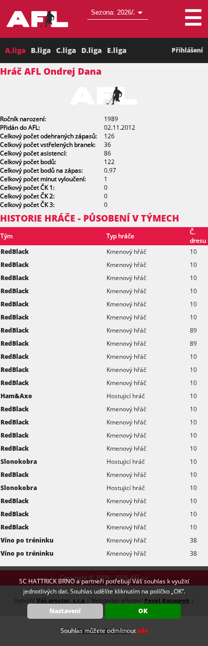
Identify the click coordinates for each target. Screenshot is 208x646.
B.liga (41, 50)
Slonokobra (19, 461)
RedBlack (15, 251)
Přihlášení (187, 50)
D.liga (91, 50)
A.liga (15, 50)
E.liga (117, 50)
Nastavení (65, 611)
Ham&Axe (16, 396)
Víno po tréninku (27, 540)
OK (142, 611)
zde (142, 630)
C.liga (66, 50)
